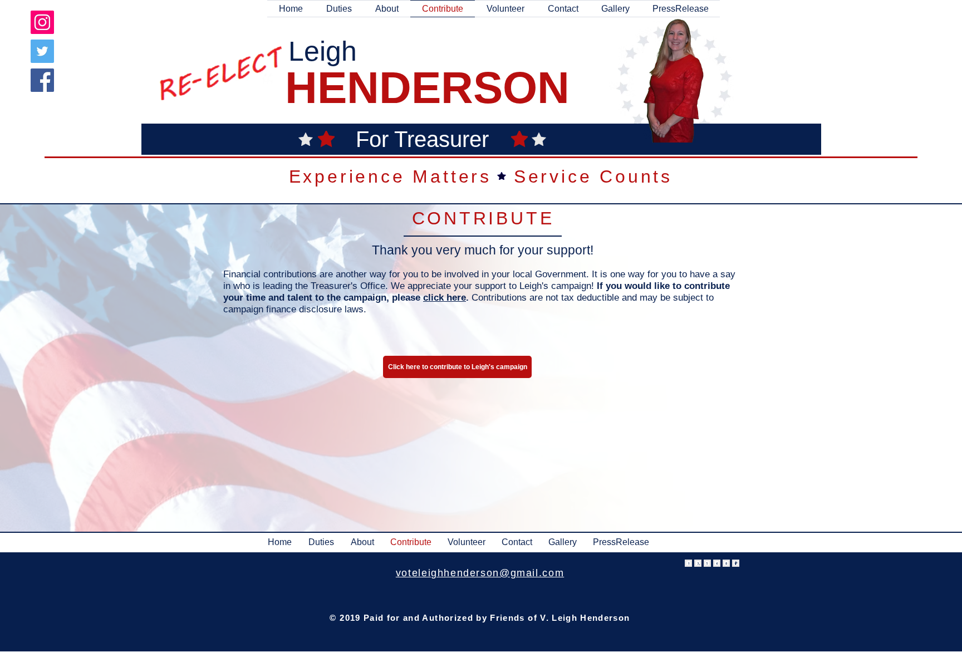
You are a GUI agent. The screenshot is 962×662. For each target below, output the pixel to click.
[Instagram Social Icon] (42, 22)
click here (444, 297)
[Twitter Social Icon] (42, 51)
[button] (387, 8)
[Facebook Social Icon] (42, 80)
